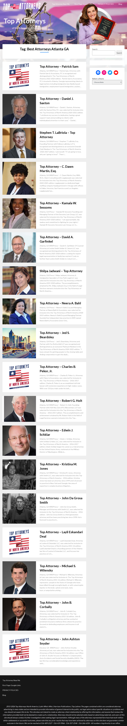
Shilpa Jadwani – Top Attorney (61, 271)
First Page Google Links (84, 4)
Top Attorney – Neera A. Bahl (60, 303)
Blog (120, 4)
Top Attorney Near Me (61, 4)
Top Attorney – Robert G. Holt (61, 400)
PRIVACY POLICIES (106, 4)
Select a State (98, 79)
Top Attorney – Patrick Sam (59, 66)
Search (94, 49)
